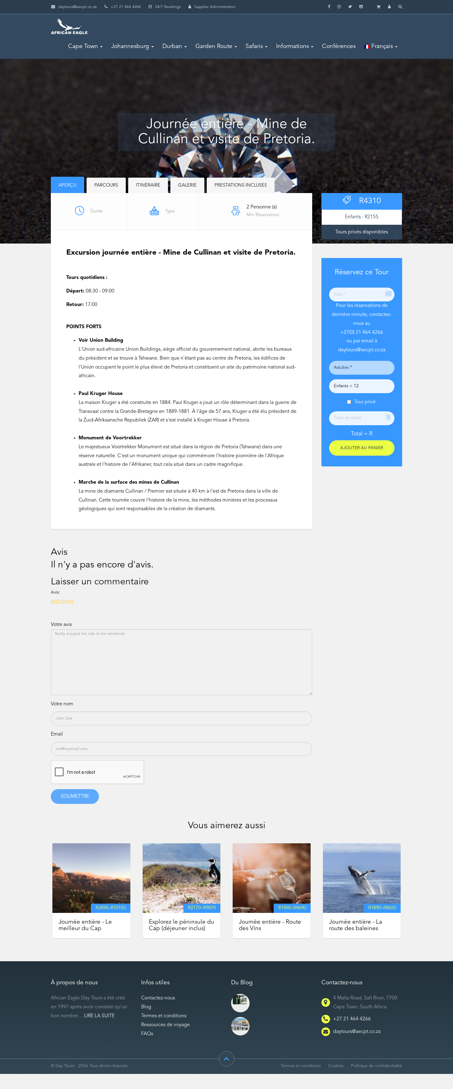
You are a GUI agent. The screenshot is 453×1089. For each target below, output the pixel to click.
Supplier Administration (214, 7)
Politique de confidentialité (376, 1066)
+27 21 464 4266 (352, 1019)
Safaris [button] (254, 46)
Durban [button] (172, 46)
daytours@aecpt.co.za (77, 7)
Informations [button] (292, 46)
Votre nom (62, 704)
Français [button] (381, 46)
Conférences (339, 46)
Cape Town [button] (83, 46)
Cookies (336, 1066)
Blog (146, 1007)
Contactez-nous (158, 998)
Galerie (187, 185)
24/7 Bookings (168, 7)
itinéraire (148, 185)
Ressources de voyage (165, 1024)
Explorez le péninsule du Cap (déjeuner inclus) (181, 925)
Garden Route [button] (213, 46)
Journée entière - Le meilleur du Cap (85, 925)
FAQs (147, 1033)
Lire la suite (99, 1016)
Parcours (106, 185)
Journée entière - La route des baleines (355, 925)
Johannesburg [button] (130, 46)
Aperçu (67, 185)
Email (57, 734)
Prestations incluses (240, 185)
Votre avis (61, 624)
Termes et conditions (163, 1016)
